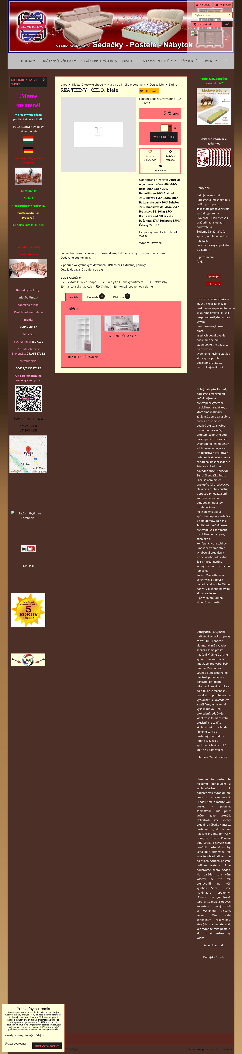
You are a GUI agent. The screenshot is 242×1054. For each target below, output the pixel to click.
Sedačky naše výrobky (56, 61)
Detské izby (160, 282)
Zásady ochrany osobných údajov (24, 1035)
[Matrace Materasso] (214, 124)
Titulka (26, 61)
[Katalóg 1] (28, 183)
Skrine (105, 286)
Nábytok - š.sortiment (197, 61)
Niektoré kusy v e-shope (80, 282)
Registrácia (225, 4)
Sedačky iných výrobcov (99, 61)
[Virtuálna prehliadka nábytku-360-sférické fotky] (28, 665)
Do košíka (165, 137)
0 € (227, 24)
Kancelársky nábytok (78, 286)
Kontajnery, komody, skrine (136, 286)
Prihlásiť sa (204, 4)
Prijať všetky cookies (47, 1046)
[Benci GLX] (28, 277)
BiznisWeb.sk (224, 1049)
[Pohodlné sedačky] (121, 52)
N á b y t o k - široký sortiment (124, 282)
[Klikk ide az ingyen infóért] (214, 166)
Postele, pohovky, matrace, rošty (147, 61)
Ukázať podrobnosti (16, 1043)
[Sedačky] (28, 506)
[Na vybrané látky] (28, 626)
